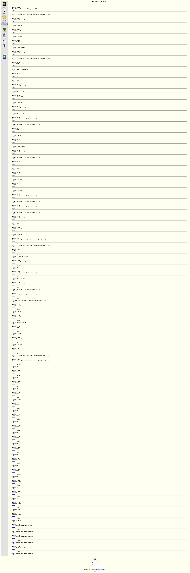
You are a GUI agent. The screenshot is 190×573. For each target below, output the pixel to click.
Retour (13, 10)
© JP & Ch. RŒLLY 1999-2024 (98, 569)
